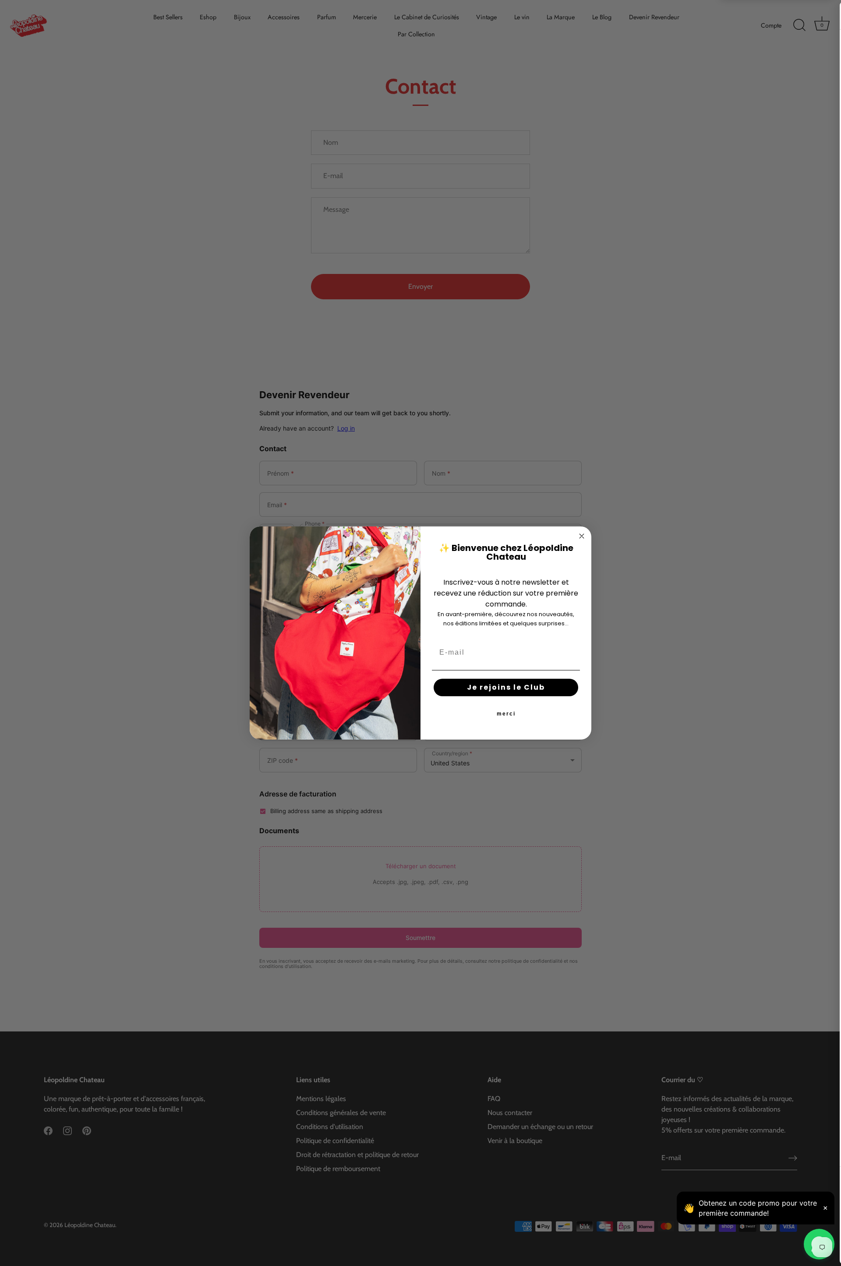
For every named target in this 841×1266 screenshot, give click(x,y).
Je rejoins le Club (506, 687)
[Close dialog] (581, 536)
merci (506, 714)
